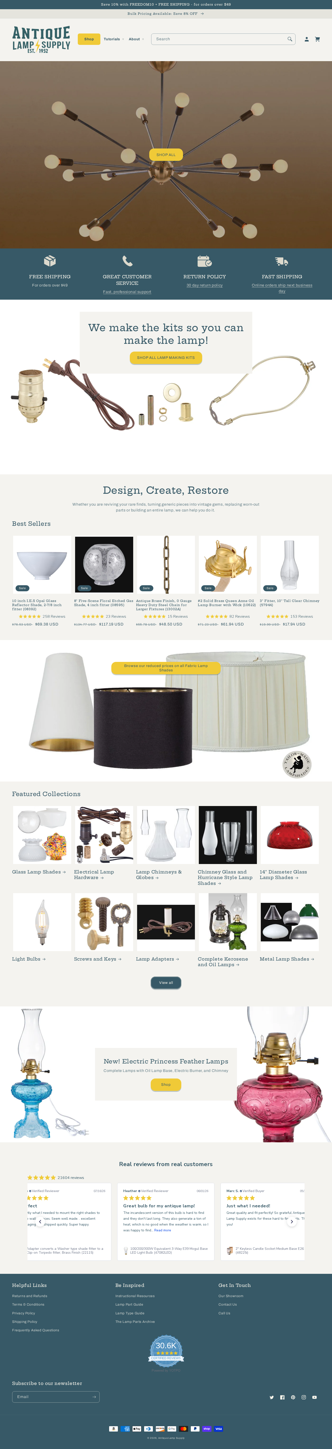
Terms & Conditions (28, 1304)
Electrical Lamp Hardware (94, 874)
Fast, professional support (127, 292)
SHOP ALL (166, 155)
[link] (62, 1251)
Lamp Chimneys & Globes (159, 874)
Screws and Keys (95, 959)
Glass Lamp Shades (36, 872)
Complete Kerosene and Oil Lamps (223, 961)
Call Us (224, 1313)
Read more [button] (163, 1230)
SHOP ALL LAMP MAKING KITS (166, 358)
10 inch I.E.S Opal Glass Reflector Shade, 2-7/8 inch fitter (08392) (36, 605)
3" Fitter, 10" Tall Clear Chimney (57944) (290, 603)
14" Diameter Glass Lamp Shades (283, 874)
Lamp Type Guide (130, 1313)
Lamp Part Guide (129, 1304)
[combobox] (223, 39)
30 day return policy (205, 285)
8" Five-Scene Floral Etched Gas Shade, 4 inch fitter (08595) (103, 603)
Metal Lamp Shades (284, 959)
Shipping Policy (24, 1322)
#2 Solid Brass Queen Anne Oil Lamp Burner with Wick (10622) (227, 603)
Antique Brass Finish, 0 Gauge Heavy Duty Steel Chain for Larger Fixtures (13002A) (164, 605)
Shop (166, 1085)
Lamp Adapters (155, 959)
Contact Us (227, 1304)
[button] (89, 39)
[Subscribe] (94, 1397)
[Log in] (306, 39)
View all (166, 983)
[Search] (290, 39)
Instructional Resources (135, 1296)
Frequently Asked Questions (35, 1330)
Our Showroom (230, 1296)
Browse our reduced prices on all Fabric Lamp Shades (166, 668)
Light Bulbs (26, 959)
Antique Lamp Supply (171, 1438)
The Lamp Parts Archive (135, 1322)
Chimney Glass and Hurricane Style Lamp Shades (225, 877)
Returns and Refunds (29, 1296)
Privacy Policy (23, 1313)
